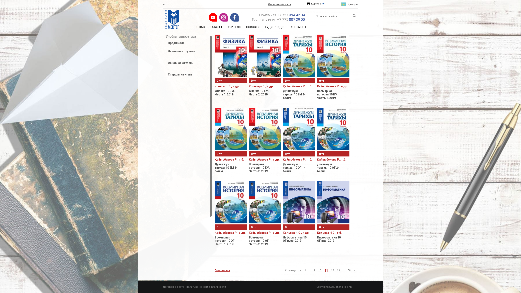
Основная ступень (180, 63)
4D (350, 286)
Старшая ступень (180, 74)
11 (326, 270)
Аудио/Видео (275, 27)
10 (320, 270)
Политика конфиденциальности (206, 286)
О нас (200, 27)
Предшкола (176, 43)
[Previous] (301, 270)
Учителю (234, 27)
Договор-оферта (173, 286)
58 (349, 270)
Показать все (222, 270)
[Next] (354, 270)
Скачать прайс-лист (279, 4)
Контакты (298, 27)
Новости (252, 27)
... (310, 270)
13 (338, 270)
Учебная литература (181, 36)
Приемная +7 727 (282, 15)
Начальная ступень (181, 51)
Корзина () (318, 3)
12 (332, 270)
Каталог (216, 27)
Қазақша (353, 4)
